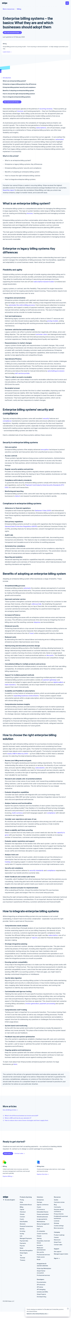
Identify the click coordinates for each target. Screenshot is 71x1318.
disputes (37, 622)
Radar (21, 1248)
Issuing (22, 1233)
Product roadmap (59, 1235)
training (7, 862)
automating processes (56, 371)
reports (34, 938)
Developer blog (41, 1296)
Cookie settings (59, 1225)
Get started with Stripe (11, 32)
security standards (36, 870)
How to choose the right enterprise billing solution (19, 94)
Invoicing (22, 1231)
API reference (41, 1284)
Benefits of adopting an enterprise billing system (18, 90)
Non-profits (40, 1252)
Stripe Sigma (23, 1253)
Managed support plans (61, 1254)
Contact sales (18, 1153)
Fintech (39, 1236)
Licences (56, 1221)
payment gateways (50, 680)
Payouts (22, 1245)
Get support (57, 1251)
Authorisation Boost (26, 1204)
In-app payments (42, 1219)
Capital (22, 1209)
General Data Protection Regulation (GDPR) (21, 526)
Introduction (7, 78)
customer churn (41, 334)
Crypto (22, 1219)
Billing (19, 9)
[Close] (68, 1309)
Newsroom (57, 1240)
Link (21, 1236)
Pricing (22, 1200)
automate (27, 588)
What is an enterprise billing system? (14, 81)
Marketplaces (41, 1221)
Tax (21, 1255)
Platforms (40, 1226)
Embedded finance (42, 1212)
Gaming (39, 1238)
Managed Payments (26, 1238)
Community (57, 1207)
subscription (40, 768)
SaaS (38, 1229)
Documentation (41, 1282)
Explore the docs (42, 1174)
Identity (22, 1229)
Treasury (22, 1260)
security (46, 418)
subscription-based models (44, 282)
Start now (7, 1153)
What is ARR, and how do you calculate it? (18, 1118)
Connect (22, 1217)
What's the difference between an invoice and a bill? (21, 1115)
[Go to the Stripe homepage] (5, 1197)
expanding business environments (26, 696)
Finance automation (43, 1214)
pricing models (52, 321)
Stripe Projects (41, 1294)
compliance (7, 421)
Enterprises (40, 1200)
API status (40, 1287)
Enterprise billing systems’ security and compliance (19, 87)
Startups (39, 1202)
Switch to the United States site (37, 1314)
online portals (36, 604)
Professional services (43, 1254)
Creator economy (42, 1233)
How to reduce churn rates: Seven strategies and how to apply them (26, 1120)
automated (59, 139)
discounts (50, 655)
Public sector (41, 1257)
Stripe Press (57, 1242)
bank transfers (10, 685)
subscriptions (41, 128)
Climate (22, 1214)
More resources (8, 9)
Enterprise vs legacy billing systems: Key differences (19, 84)
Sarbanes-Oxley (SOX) (43, 510)
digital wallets (58, 682)
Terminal (22, 1258)
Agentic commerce (42, 1204)
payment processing (47, 1003)
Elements (23, 1224)
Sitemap (56, 1223)
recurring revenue (45, 109)
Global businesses (42, 1217)
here (15, 1064)
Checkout (23, 1212)
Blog (55, 1204)
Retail (38, 1259)
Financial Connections (26, 1226)
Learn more (6, 52)
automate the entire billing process (22, 305)
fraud (32, 633)
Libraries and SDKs (42, 1292)
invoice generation (32, 1003)
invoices (20, 111)
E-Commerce (41, 1209)
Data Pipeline (24, 1221)
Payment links (24, 1241)
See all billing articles (9, 1110)
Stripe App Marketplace (44, 1268)
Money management (43, 1224)
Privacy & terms (58, 1214)
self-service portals (22, 373)
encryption (45, 449)
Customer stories (59, 1202)
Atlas (21, 1202)
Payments (23, 1243)
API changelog (41, 1289)
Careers (56, 1237)
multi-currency (17, 813)
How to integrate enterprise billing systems (16, 97)
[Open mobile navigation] (67, 3)
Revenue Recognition (26, 1250)
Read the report (9, 190)
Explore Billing (7, 1176)
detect (17, 496)
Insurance (40, 1245)
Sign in (56, 1258)
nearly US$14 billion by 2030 (17, 753)
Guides (56, 1200)
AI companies (41, 1231)
